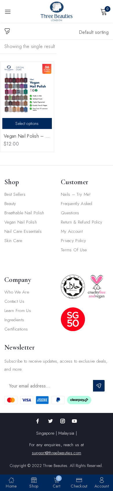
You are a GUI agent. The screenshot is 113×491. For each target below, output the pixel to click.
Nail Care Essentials (23, 231)
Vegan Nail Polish (20, 222)
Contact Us (14, 301)
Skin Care (13, 240)
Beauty (10, 203)
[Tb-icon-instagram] (62, 421)
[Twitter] (50, 421)
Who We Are (16, 292)
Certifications (16, 329)
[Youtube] (74, 421)
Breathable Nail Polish (24, 213)
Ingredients (14, 320)
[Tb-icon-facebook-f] (38, 421)
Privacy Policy (73, 240)
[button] (94, 34)
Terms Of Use (74, 250)
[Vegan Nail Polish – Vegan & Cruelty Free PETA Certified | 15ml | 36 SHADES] (27, 88)
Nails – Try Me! (76, 194)
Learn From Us (17, 310)
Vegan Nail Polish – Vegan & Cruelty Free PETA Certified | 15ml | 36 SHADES (27, 136)
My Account (72, 231)
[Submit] (99, 386)
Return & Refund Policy (82, 222)
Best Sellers (15, 194)
